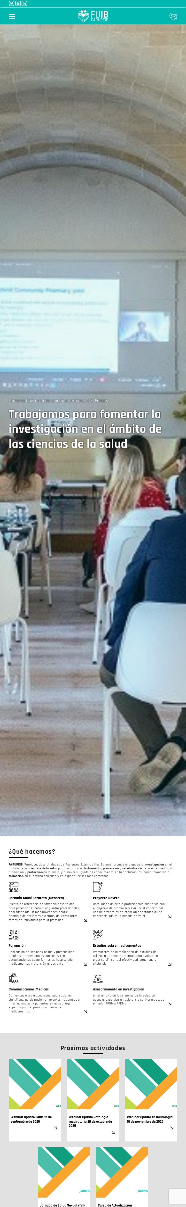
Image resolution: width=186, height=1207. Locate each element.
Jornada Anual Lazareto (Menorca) (36, 898)
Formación (17, 945)
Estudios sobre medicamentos (117, 945)
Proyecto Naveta (106, 898)
